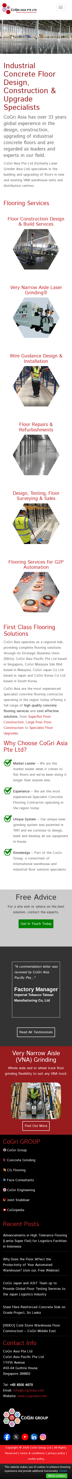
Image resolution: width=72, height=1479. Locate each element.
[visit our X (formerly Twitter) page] (16, 1439)
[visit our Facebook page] (7, 1439)
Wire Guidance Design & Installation (36, 359)
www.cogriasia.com (32, 1396)
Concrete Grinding (21, 1160)
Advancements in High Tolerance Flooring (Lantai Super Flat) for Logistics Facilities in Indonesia (35, 1241)
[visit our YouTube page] (25, 1439)
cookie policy (36, 1459)
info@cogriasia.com (28, 1390)
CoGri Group (17, 1150)
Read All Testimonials (36, 1032)
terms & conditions (32, 1453)
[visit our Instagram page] (43, 1439)
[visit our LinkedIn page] (34, 1439)
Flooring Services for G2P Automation (36, 565)
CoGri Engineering (21, 1190)
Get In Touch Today (36, 923)
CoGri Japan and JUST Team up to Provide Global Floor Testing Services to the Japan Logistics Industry (34, 1289)
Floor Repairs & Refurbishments (36, 427)
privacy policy (56, 1453)
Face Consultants (20, 1180)
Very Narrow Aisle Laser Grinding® (36, 290)
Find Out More (36, 1126)
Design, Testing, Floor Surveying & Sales (36, 496)
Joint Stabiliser (18, 1200)
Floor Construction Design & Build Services (36, 222)
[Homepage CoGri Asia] (21, 8)
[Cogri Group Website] (36, 1419)
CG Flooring (16, 1170)
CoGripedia (15, 1210)
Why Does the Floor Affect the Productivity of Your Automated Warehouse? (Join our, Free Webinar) (31, 1265)
